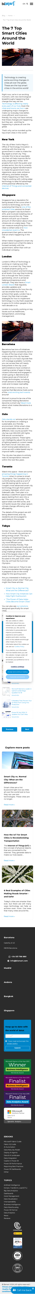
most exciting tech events (18, 392)
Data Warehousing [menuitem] (11, 1207)
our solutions (22, 606)
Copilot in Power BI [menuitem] (11, 1161)
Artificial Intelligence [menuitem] (12, 1185)
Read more (26, 403)
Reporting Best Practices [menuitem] (13, 1166)
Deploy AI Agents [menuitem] (10, 1153)
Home (10, 16)
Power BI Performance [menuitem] (13, 1164)
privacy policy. (12, 1044)
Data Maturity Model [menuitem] (12, 1150)
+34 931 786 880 (18, 957)
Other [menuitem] (6, 1172)
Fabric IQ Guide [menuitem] (10, 1144)
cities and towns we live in (13, 108)
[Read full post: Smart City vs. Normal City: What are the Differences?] (17, 768)
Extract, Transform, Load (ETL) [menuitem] (15, 1188)
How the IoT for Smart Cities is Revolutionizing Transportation (16, 838)
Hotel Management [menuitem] (11, 1196)
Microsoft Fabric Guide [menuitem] (12, 1141)
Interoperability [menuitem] (10, 1202)
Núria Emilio (15, 683)
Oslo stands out (9, 419)
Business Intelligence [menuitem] (12, 1204)
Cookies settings (17, 667)
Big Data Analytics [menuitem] (11, 1191)
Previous (9, 729)
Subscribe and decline (17, 677)
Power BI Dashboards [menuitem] (12, 1169)
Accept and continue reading (17, 672)
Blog (3, 16)
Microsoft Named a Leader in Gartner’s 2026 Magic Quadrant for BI (22, 691)
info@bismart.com (19, 961)
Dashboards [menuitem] (8, 1193)
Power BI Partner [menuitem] (11, 1210)
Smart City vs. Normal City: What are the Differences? (15, 779)
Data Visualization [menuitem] (11, 1199)
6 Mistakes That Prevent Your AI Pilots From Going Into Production (22, 702)
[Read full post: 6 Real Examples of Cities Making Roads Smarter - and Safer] (17, 882)
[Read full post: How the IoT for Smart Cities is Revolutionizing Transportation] (17, 826)
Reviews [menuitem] (7, 1218)
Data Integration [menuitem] (10, 1158)
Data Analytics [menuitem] (9, 1213)
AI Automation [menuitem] (9, 1147)
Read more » (9, 805)
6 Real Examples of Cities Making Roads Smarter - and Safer (17, 893)
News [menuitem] (6, 1215)
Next (27, 729)
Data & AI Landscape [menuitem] (12, 1155)
